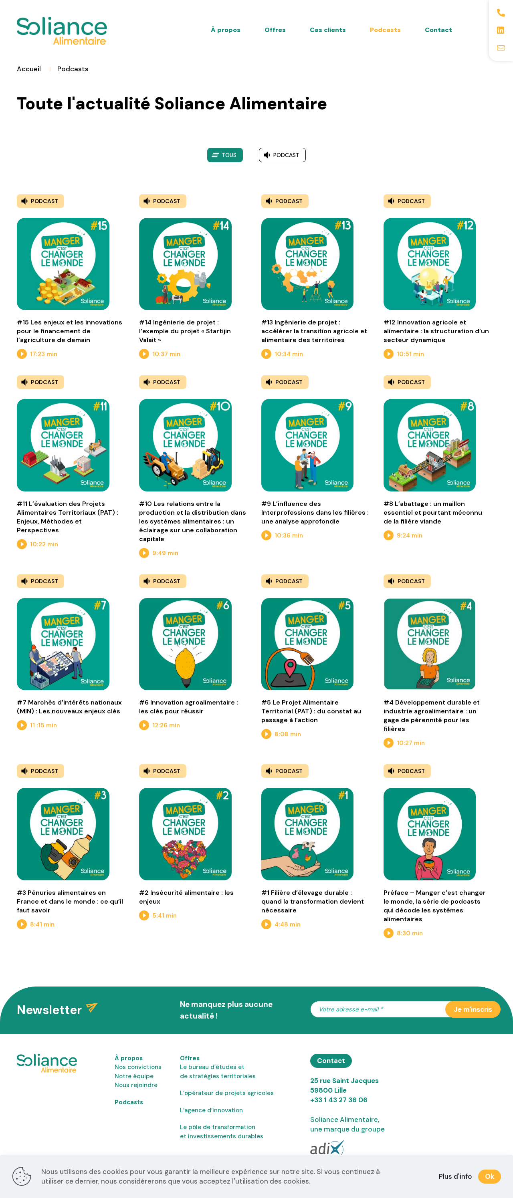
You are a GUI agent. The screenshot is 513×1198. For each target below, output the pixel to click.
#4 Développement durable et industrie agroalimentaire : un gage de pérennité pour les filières (432, 715)
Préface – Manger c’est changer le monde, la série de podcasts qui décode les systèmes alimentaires (435, 905)
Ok (489, 1176)
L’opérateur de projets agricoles (227, 1093)
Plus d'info (455, 1176)
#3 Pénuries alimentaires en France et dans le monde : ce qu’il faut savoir (70, 901)
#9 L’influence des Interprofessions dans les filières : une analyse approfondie (315, 512)
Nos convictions (138, 1067)
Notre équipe (134, 1076)
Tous (229, 155)
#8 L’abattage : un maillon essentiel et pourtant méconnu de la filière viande (433, 512)
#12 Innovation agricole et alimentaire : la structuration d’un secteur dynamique (436, 331)
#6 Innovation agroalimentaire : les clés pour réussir (188, 706)
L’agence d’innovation (211, 1110)
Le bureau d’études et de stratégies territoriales (218, 1071)
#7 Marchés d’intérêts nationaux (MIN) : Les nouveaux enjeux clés (69, 706)
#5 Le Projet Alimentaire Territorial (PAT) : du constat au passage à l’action (311, 711)
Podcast (286, 155)
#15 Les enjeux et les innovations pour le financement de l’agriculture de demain (69, 331)
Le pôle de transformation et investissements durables (221, 1131)
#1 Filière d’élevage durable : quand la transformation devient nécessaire (312, 901)
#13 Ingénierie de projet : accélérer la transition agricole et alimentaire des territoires (314, 331)
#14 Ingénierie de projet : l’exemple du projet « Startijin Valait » (185, 331)
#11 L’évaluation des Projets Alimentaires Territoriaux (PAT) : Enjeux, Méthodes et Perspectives (67, 516)
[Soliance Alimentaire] (62, 22)
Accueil (29, 68)
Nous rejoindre (136, 1085)
